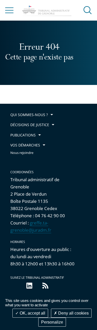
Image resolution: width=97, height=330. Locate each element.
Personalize (52, 322)
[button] (88, 10)
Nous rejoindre (21, 153)
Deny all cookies (73, 313)
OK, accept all (32, 313)
